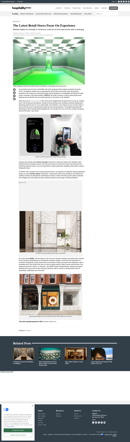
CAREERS (50, 434)
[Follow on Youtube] (129, 1)
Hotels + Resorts (41, 413)
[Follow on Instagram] (126, 1)
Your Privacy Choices (95, 434)
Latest (58, 8)
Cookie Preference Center (18, 435)
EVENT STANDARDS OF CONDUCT (79, 434)
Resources (86, 8)
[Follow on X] (124, 1)
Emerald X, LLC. (104, 432)
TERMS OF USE (108, 434)
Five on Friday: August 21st (43, 13)
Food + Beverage (41, 416)
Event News (40, 422)
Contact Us (76, 418)
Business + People (42, 425)
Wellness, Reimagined (26, 13)
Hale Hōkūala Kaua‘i (76, 13)
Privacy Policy (10, 426)
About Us (76, 413)
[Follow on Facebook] (119, 1)
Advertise (20, 1)
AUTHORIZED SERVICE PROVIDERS (61, 434)
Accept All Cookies (18, 430)
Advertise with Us (78, 416)
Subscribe (113, 8)
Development (41, 418)
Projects (16, 21)
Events (97, 8)
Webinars (58, 413)
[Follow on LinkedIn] (121, 1)
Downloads (58, 416)
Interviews (40, 420)
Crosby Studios (35, 101)
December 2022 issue (49, 321)
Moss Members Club (90, 13)
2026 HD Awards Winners (61, 13)
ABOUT (45, 434)
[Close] (32, 406)
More (103, 8)
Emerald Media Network (8, 1)
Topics (66, 8)
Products (76, 8)
